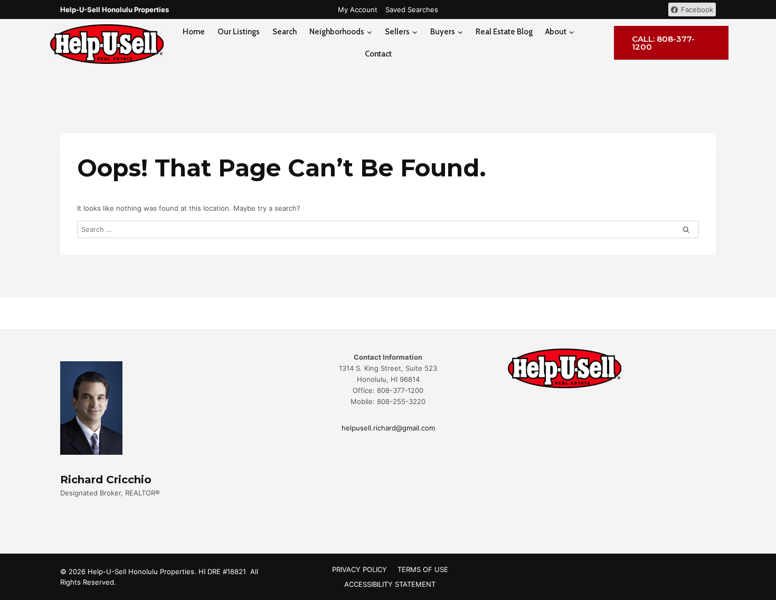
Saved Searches (411, 9)
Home (194, 31)
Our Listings (238, 31)
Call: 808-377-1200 (663, 43)
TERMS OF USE (423, 569)
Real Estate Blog (504, 31)
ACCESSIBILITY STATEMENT (390, 584)
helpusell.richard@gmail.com (388, 428)
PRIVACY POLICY (359, 569)
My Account (357, 9)
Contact (378, 54)
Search (284, 31)
